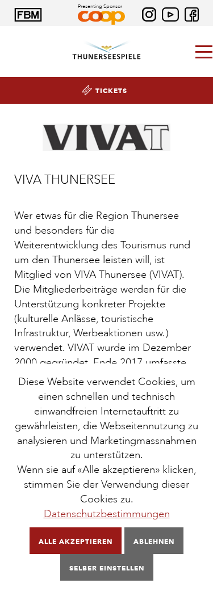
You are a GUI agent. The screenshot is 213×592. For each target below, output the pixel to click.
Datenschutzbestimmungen (107, 514)
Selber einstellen (106, 568)
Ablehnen (153, 541)
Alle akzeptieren (75, 541)
